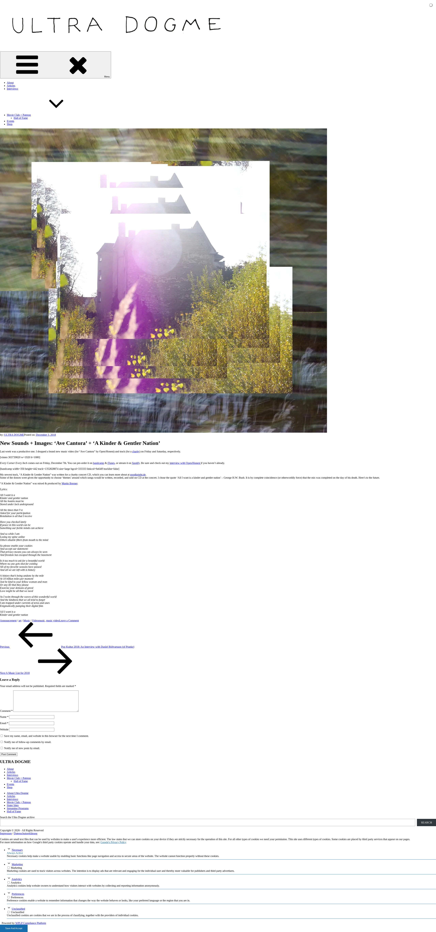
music (41, 620)
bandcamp (98, 463)
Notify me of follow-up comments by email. (27, 742)
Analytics (17, 879)
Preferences (18, 894)
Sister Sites (13, 805)
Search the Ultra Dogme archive (17, 817)
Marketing (17, 864)
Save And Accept (13, 928)
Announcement (8, 620)
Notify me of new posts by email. (22, 748)
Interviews (12, 88)
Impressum (6, 833)
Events (10, 121)
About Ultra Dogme (17, 793)
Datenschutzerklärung (25, 833)
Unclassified (18, 908)
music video (52, 620)
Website (4, 729)
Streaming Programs (18, 808)
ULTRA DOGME (14, 434)
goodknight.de (138, 474)
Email (4, 723)
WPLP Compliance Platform (30, 923)
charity (135, 451)
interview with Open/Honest (185, 463)
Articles (11, 85)
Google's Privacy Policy (113, 842)
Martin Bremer (69, 483)
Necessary (17, 849)
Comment (6, 710)
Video (35, 620)
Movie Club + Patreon (19, 114)
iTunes (111, 463)
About (10, 82)
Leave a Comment (69, 620)
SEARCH (426, 822)
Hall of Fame (21, 118)
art (20, 620)
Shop (9, 124)
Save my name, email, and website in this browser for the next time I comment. (46, 735)
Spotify (136, 463)
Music (26, 620)
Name (4, 716)
